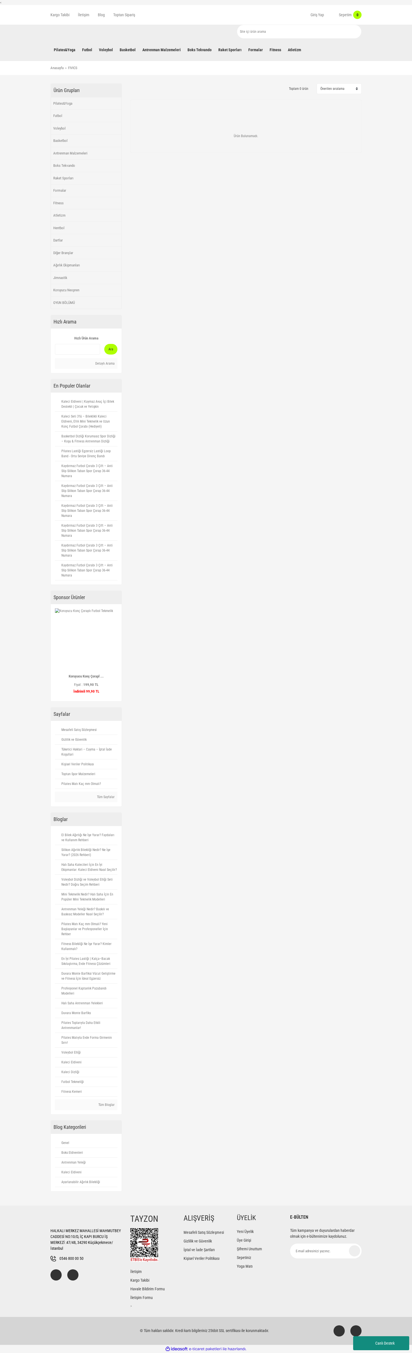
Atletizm (59, 215)
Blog (101, 15)
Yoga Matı (245, 1266)
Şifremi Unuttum (249, 1249)
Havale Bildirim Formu (147, 1289)
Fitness (58, 203)
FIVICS (72, 68)
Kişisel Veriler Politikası (201, 1258)
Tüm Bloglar (106, 1105)
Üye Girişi (244, 1240)
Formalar (59, 190)
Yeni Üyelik (245, 1231)
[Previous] (57, 652)
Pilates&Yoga (62, 103)
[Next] (115, 652)
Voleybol (59, 128)
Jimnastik (60, 278)
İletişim (83, 15)
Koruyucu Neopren (66, 290)
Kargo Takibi (60, 15)
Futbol (57, 116)
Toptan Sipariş (124, 15)
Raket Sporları (63, 178)
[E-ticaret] (205, 1348)
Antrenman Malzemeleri (70, 153)
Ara (110, 349)
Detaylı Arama (104, 363)
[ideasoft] (176, 1349)
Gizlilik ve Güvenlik (198, 1241)
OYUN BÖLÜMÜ (64, 303)
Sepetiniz (244, 1257)
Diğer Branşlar (63, 253)
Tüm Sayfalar (105, 797)
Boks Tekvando (64, 165)
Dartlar (58, 240)
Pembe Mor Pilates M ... (84, 676)
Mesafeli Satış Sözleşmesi (204, 1232)
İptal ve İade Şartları (199, 1250)
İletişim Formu (141, 1297)
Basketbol (60, 141)
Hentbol (58, 228)
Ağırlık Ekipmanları (66, 265)
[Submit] (354, 1250)
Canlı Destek (385, 1343)
